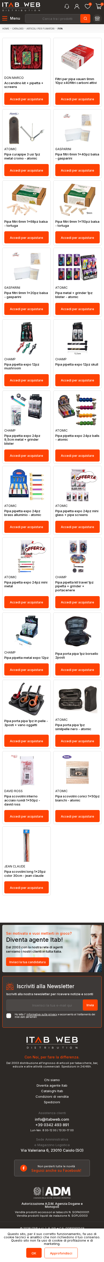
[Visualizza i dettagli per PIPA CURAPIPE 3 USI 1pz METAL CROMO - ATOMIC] (26, 128)
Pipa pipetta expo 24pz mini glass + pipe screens (76, 513)
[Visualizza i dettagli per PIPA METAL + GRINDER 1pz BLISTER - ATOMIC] (77, 267)
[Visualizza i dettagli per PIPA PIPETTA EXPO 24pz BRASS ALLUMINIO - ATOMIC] (26, 485)
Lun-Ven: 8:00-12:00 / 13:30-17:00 (52, 1130)
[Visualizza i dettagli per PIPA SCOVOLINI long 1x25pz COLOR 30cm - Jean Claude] (26, 845)
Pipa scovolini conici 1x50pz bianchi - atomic (77, 798)
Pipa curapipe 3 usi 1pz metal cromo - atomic (22, 156)
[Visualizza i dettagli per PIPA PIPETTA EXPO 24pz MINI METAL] (26, 556)
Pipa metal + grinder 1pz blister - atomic (74, 295)
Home (5, 28)
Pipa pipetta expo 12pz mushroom (21, 366)
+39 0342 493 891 (52, 1125)
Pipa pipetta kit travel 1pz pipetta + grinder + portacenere (74, 586)
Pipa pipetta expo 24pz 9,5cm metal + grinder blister (22, 439)
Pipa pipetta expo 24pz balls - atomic (77, 438)
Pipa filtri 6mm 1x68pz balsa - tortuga (26, 224)
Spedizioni (52, 1102)
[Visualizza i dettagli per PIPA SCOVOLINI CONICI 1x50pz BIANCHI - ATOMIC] (77, 770)
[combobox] (57, 18)
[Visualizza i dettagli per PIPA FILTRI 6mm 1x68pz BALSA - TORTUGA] (26, 199)
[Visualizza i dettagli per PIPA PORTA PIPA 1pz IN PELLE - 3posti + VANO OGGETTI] (26, 699)
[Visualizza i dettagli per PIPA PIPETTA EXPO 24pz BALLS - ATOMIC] (77, 410)
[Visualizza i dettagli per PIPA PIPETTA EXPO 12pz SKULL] (77, 338)
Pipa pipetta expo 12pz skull (76, 364)
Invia (90, 1005)
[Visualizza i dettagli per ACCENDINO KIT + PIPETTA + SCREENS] (26, 57)
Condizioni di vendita (52, 1096)
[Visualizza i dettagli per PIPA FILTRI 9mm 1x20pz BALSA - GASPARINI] (26, 267)
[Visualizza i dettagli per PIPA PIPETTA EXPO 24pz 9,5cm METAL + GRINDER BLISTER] (26, 410)
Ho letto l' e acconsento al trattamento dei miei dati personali (55, 1015)
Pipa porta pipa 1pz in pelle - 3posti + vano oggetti (26, 723)
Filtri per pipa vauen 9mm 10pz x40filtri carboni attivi (76, 81)
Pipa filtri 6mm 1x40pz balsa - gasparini (77, 156)
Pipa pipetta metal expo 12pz (26, 658)
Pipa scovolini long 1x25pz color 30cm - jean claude (25, 874)
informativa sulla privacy (42, 1014)
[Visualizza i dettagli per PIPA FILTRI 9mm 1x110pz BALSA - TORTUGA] (77, 199)
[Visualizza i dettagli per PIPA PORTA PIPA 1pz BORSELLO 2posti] (77, 631)
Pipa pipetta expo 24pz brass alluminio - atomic (22, 513)
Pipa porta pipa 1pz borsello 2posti (76, 656)
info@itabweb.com (52, 1119)
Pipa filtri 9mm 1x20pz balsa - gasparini (26, 295)
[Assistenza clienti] (67, 6)
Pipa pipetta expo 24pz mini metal (25, 584)
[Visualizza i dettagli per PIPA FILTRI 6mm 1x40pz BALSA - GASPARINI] (77, 128)
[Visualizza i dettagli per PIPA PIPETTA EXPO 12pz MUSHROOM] (26, 338)
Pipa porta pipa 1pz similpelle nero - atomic (73, 727)
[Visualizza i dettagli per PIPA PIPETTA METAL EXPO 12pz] (26, 631)
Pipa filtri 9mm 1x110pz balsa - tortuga (77, 224)
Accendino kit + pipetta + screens (23, 85)
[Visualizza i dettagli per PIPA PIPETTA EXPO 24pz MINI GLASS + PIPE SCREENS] (77, 485)
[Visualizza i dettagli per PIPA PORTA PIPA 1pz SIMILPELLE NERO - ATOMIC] (77, 699)
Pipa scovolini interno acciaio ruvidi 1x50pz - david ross (22, 800)
